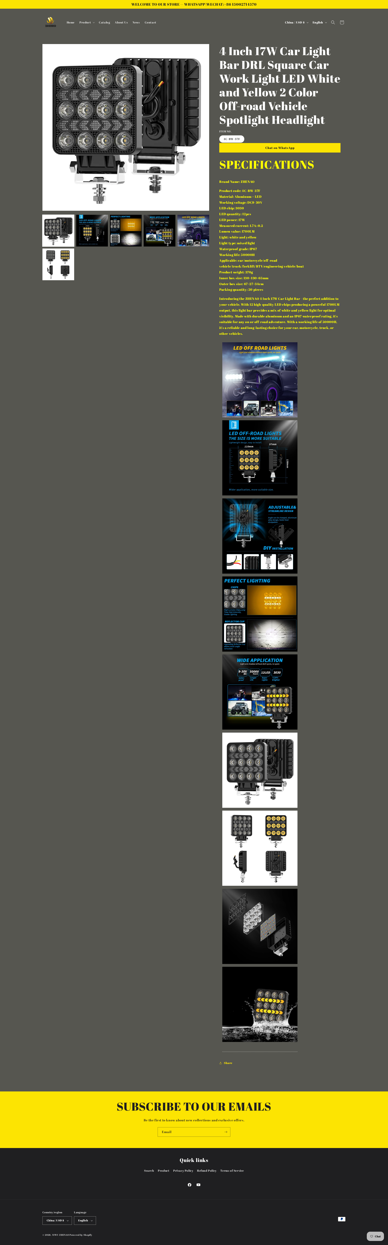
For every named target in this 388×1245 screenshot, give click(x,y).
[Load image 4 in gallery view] (159, 230)
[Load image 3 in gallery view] (126, 230)
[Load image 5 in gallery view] (193, 230)
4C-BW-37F (232, 139)
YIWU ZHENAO (60, 1234)
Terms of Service (232, 1171)
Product (163, 1171)
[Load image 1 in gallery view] (58, 230)
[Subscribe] (225, 1132)
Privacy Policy (183, 1171)
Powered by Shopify (81, 1234)
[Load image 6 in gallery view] (58, 264)
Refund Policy (207, 1171)
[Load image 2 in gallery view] (92, 230)
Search (149, 1171)
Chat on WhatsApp (280, 148)
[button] (86, 22)
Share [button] (228, 1063)
